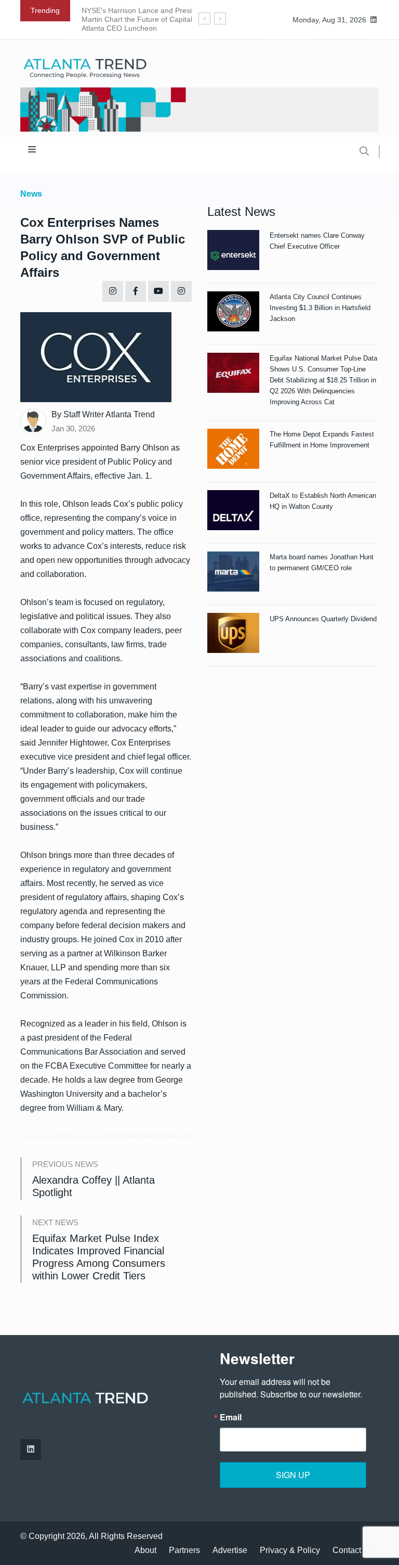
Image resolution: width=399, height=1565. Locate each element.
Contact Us (353, 1550)
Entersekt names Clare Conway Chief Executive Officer (317, 241)
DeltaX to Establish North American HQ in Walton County (323, 501)
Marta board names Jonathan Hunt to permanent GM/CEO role (322, 562)
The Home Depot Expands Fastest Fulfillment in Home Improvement (322, 439)
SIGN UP (293, 1475)
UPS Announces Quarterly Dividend (323, 619)
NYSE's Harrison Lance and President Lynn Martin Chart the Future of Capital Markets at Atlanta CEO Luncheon (155, 19)
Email (231, 1417)
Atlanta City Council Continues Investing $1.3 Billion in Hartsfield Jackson (320, 308)
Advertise (229, 1550)
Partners (184, 1550)
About (145, 1550)
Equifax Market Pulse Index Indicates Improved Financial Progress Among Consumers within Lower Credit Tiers (98, 1257)
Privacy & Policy (290, 1550)
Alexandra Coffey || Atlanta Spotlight (93, 1186)
